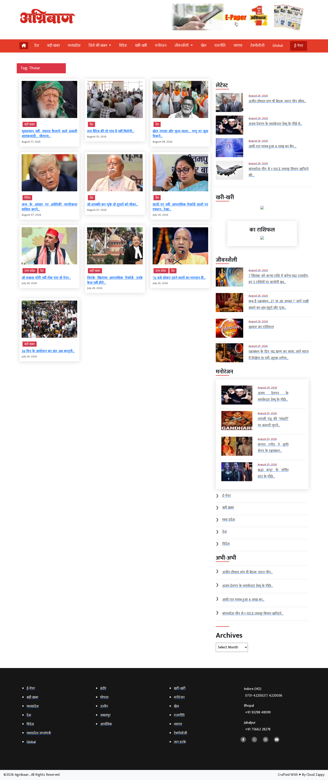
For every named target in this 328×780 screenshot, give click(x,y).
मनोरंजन (160, 45)
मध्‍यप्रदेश (74, 45)
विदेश (123, 45)
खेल (203, 45)
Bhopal (257, 709)
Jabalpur (257, 726)
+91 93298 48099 (258, 712)
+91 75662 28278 (257, 729)
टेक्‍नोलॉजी (257, 45)
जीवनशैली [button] (181, 45)
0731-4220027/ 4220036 (263, 696)
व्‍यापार (238, 45)
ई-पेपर (298, 46)
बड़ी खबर (53, 45)
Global (277, 45)
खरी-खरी (141, 45)
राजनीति (220, 45)
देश (36, 45)
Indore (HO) (263, 692)
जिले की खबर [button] (98, 45)
